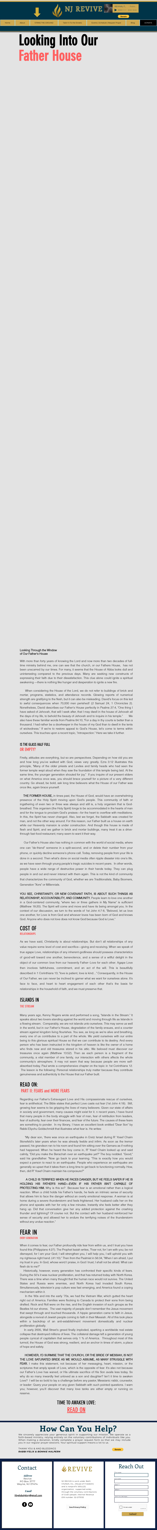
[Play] (116, 10)
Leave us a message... (121, 1496)
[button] (106, 23)
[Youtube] (30, 1504)
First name (117, 1472)
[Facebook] (24, 1504)
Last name (117, 1478)
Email (116, 1484)
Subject (116, 1489)
